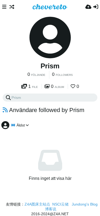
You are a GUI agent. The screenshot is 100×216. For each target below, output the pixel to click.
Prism (50, 66)
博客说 (50, 209)
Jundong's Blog (85, 204)
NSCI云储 (60, 204)
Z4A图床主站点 (37, 204)
